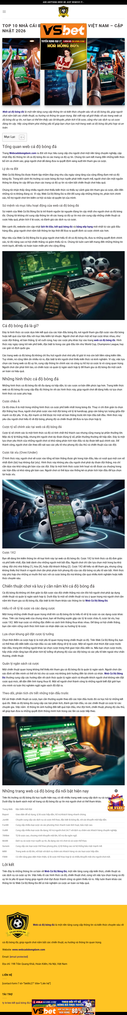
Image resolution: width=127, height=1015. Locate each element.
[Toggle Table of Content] (20, 137)
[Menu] (4, 11)
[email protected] (19, 956)
